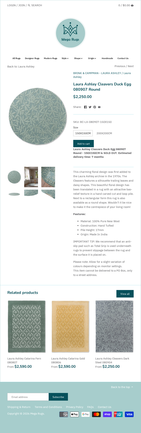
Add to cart (83, 143)
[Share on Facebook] (85, 106)
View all (125, 293)
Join (21, 5)
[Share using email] (99, 106)
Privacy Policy (74, 407)
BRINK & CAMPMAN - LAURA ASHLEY (97, 73)
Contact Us (104, 407)
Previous (120, 66)
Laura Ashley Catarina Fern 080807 (24, 360)
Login (11, 5)
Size (75, 127)
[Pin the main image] (94, 106)
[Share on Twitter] (90, 106)
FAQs (90, 407)
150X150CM (83, 133)
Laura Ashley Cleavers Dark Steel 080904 (112, 360)
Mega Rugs (37, 413)
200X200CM (104, 133)
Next (131, 66)
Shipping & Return (18, 407)
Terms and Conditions (48, 407)
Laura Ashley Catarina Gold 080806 (68, 360)
